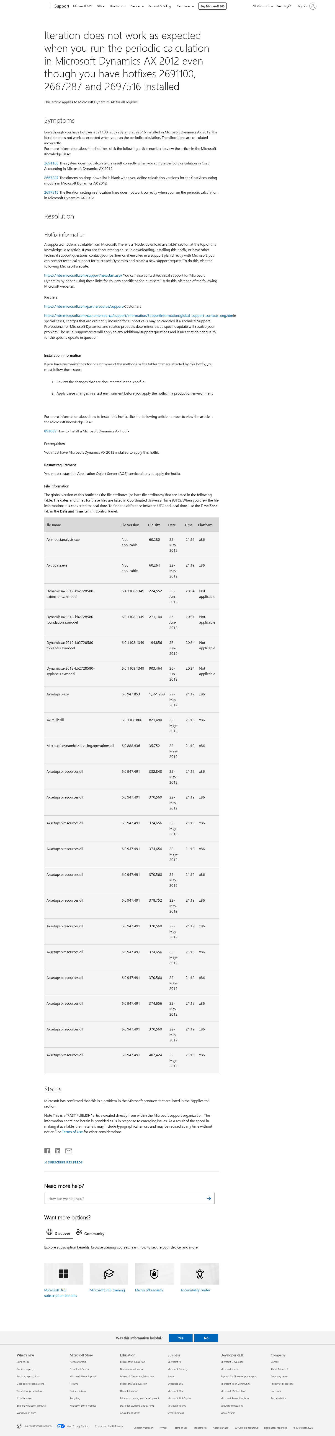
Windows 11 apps (26, 1413)
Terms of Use (72, 1131)
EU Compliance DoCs (246, 1427)
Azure (171, 1376)
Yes (180, 1338)
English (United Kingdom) (38, 1426)
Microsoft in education (132, 1361)
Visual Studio (228, 1413)
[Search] (209, 1198)
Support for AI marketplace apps (238, 1376)
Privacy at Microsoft (282, 1383)
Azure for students (130, 1413)
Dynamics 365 (175, 1383)
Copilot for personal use (30, 1391)
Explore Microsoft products (31, 1405)
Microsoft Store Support (83, 1376)
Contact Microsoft (143, 1427)
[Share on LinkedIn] (56, 1149)
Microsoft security (149, 1290)
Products (116, 6)
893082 (50, 431)
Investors (276, 1391)
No (206, 1338)
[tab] (59, 1233)
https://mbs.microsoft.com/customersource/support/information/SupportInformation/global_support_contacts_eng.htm (138, 315)
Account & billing (159, 6)
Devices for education (132, 1369)
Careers (275, 1361)
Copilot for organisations (30, 1383)
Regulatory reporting (275, 1427)
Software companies (232, 1405)
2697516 (51, 192)
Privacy (163, 1427)
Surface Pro (23, 1361)
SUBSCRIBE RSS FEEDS (65, 1162)
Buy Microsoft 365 (212, 6)
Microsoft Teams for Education (137, 1376)
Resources (184, 6)
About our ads (220, 1427)
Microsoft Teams (177, 1405)
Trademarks (200, 1427)
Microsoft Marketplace (233, 1391)
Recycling (75, 1398)
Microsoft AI (174, 1361)
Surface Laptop (25, 1369)
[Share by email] (66, 1149)
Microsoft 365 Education (133, 1383)
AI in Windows (25, 1398)
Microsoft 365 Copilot (179, 1398)
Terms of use (180, 1427)
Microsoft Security (178, 1369)
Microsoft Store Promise (83, 1405)
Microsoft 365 (82, 6)
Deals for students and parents (137, 1405)
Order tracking (78, 1391)
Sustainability (278, 1398)
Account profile (78, 1361)
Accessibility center (195, 1290)
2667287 (51, 177)
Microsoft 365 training (107, 1290)
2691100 (51, 163)
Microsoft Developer (232, 1361)
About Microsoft (280, 1369)
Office (100, 6)
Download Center (79, 1369)
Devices (136, 6)
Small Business (176, 1413)
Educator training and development (139, 1398)
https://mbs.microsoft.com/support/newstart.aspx (83, 275)
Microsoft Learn (229, 1369)
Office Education (129, 1391)
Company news (279, 1376)
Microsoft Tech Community (235, 1383)
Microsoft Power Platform (235, 1398)
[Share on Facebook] (47, 1149)
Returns (74, 1383)
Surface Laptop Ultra (28, 1376)
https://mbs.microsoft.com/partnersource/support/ (84, 306)
